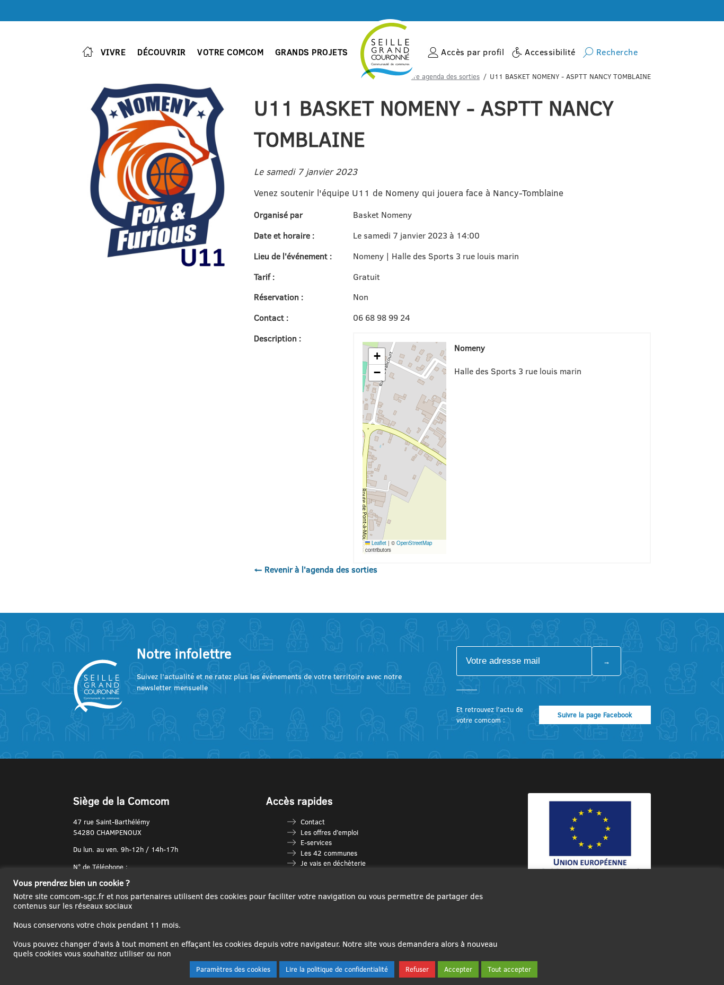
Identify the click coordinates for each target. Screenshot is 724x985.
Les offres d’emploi (329, 832)
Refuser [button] (417, 969)
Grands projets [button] (311, 52)
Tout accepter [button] (509, 969)
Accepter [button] (458, 969)
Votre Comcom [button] (230, 52)
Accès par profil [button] (472, 52)
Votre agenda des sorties (441, 76)
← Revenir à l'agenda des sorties (315, 569)
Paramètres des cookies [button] (233, 969)
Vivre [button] (113, 52)
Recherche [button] (617, 52)
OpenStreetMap (414, 543)
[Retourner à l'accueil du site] (88, 53)
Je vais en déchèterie (333, 863)
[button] (377, 356)
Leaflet (378, 543)
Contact (313, 821)
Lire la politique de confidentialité (337, 969)
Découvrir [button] (161, 52)
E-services (316, 842)
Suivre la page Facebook (595, 714)
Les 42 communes (329, 853)
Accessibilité (550, 52)
